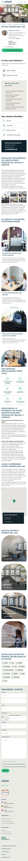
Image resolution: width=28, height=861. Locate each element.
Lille (13, 662)
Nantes (22, 666)
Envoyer (5, 770)
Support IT (4, 830)
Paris (6, 662)
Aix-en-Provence (9, 670)
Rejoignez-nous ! (5, 857)
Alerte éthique (5, 851)
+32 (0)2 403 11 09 (7, 807)
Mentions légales (6, 848)
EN (21, 2)
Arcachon (16, 677)
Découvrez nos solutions (13, 50)
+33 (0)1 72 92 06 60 (8, 803)
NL (24, 2)
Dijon (23, 673)
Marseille (20, 670)
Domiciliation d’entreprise (8, 823)
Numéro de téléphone (15, 715)
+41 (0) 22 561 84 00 (8, 811)
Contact (3, 854)
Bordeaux (7, 677)
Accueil (3, 24)
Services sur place (5, 832)
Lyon (15, 666)
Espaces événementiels (7, 821)
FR (18, 2)
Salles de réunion (5, 820)
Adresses (9, 24)
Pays (2, 717)
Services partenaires (6, 833)
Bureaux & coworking (6, 818)
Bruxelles (7, 666)
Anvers (16, 673)
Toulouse (7, 673)
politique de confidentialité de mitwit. (16, 764)
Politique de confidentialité (8, 845)
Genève (18, 38)
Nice (6, 680)
